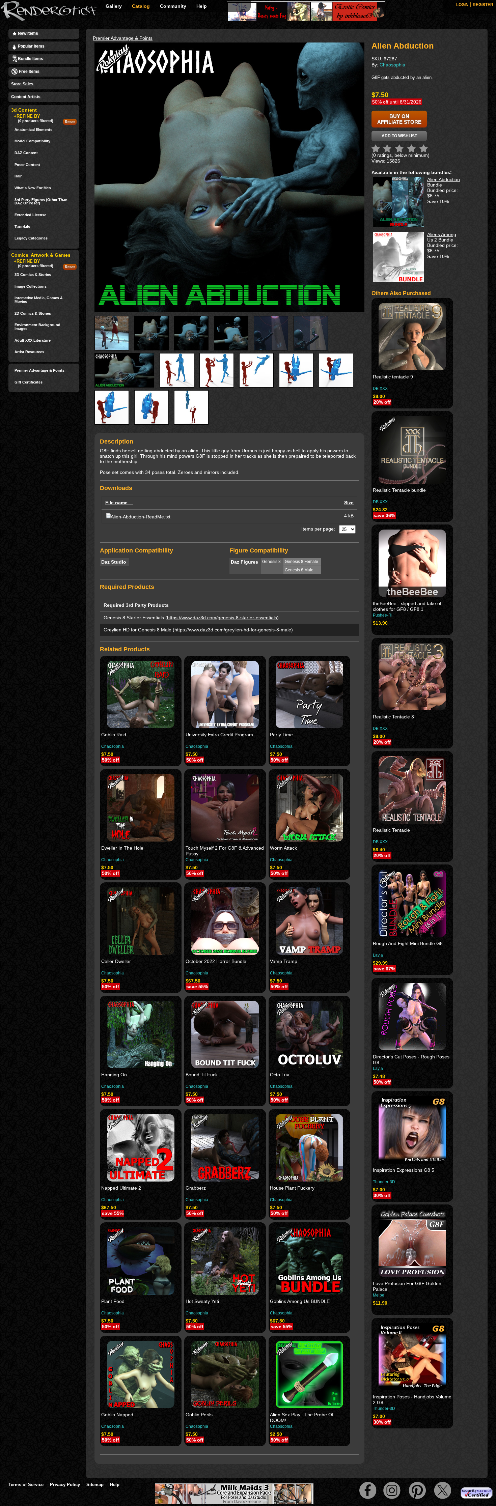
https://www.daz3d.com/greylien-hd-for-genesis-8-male (232, 629)
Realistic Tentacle (391, 830)
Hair (18, 176)
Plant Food (113, 1301)
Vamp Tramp (283, 961)
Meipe (378, 1295)
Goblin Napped (117, 1414)
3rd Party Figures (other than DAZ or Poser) (41, 201)
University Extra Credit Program (219, 734)
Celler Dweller (116, 961)
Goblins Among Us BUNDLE (300, 1301)
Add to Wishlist (399, 136)
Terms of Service (26, 1484)
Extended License (30, 215)
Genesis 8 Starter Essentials (134, 617)
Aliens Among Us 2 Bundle (441, 237)
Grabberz (196, 1188)
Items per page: (318, 529)
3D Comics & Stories (33, 275)
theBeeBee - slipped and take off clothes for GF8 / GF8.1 (408, 606)
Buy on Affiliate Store (399, 119)
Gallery (114, 6)
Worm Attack (283, 848)
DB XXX (380, 388)
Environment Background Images (37, 326)
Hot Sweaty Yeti (202, 1301)
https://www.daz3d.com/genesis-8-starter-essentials (222, 617)
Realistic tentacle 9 (393, 376)
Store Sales (22, 84)
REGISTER (483, 4)
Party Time (281, 734)
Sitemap (95, 1484)
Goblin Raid (113, 734)
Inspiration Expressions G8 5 (403, 1170)
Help (201, 6)
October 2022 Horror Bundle (216, 961)
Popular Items (31, 46)
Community (173, 6)
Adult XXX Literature (33, 340)
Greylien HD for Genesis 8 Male (137, 629)
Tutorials (22, 227)
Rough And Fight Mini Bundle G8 (408, 943)
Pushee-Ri (382, 615)
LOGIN (462, 4)
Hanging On (114, 1074)
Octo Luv (279, 1074)
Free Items (28, 71)
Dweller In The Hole (122, 848)
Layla (378, 955)
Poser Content (27, 165)
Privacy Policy (65, 1484)
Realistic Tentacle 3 (393, 716)
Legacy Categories (31, 238)
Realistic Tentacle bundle (399, 490)
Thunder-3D (384, 1182)
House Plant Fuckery (292, 1188)
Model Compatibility (32, 141)
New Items (27, 33)
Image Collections (31, 286)
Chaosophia (112, 746)
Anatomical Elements (33, 130)
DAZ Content (26, 153)
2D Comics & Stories (33, 313)
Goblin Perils (199, 1414)
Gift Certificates (29, 382)
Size (349, 502)
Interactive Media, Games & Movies (39, 299)
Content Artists (25, 96)
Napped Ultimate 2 (121, 1188)
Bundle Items (30, 58)
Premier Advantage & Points (39, 370)
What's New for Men (33, 188)
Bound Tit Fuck (202, 1074)
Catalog (141, 6)
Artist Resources (29, 352)
